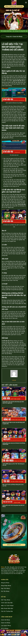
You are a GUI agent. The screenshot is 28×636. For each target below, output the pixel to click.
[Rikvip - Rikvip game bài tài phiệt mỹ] (14, 2)
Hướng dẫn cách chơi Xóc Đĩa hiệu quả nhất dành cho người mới (13, 402)
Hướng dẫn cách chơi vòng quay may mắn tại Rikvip (13, 506)
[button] (26, 2)
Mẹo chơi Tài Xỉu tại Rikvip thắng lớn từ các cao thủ (13, 485)
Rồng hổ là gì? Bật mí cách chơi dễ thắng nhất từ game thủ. (14, 423)
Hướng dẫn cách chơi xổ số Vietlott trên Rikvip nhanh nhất (14, 444)
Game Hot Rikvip (17, 36)
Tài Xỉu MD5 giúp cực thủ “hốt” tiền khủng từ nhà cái (13, 464)
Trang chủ (9, 36)
